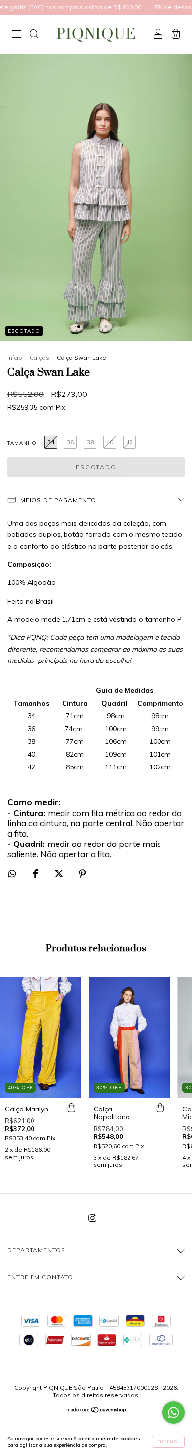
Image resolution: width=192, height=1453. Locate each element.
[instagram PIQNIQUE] (92, 1218)
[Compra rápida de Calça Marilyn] (71, 1107)
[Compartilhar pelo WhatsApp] (12, 873)
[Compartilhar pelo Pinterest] (82, 874)
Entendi (168, 1441)
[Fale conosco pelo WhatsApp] (173, 1412)
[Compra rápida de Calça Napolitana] (160, 1107)
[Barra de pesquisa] (34, 35)
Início (14, 357)
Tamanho (22, 443)
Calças (39, 357)
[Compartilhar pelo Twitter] (59, 874)
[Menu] (16, 35)
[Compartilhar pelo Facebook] (36, 874)
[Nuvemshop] (96, 1410)
